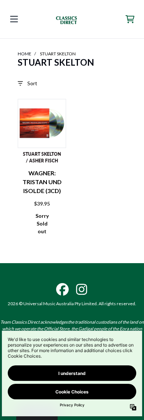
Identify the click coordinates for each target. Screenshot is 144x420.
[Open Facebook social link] (62, 289)
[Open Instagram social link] (81, 289)
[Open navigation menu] (14, 19)
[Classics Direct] (72, 19)
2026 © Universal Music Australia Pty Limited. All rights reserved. (72, 303)
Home (24, 53)
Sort (32, 83)
